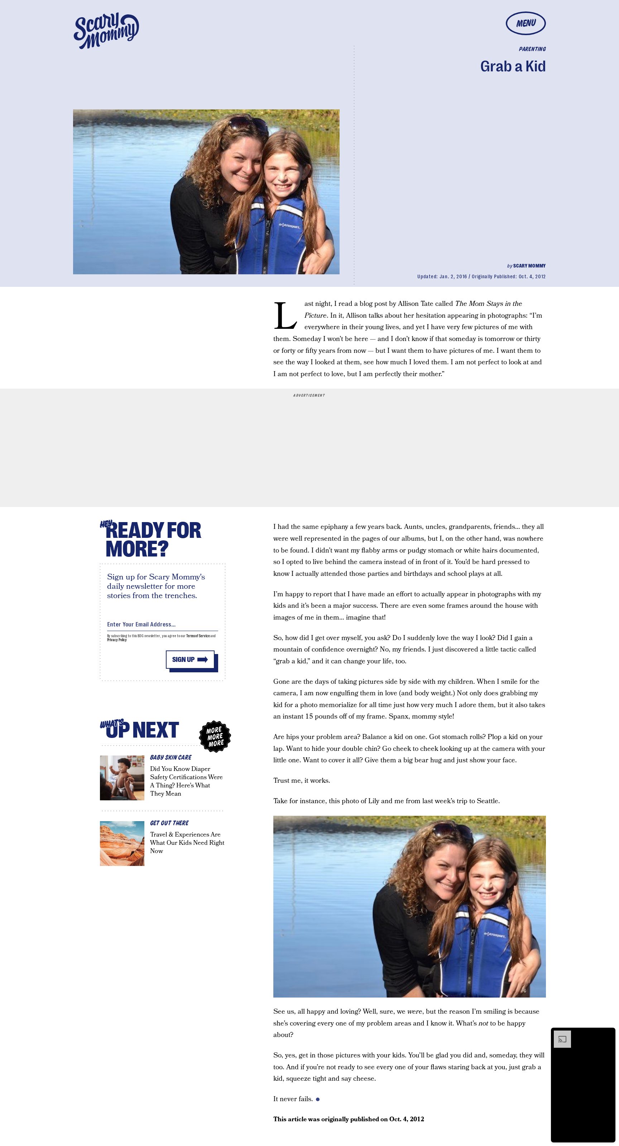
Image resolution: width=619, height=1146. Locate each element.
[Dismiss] (607, 1034)
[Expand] (559, 1034)
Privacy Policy (117, 640)
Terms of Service (198, 636)
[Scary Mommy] (106, 30)
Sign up (183, 659)
